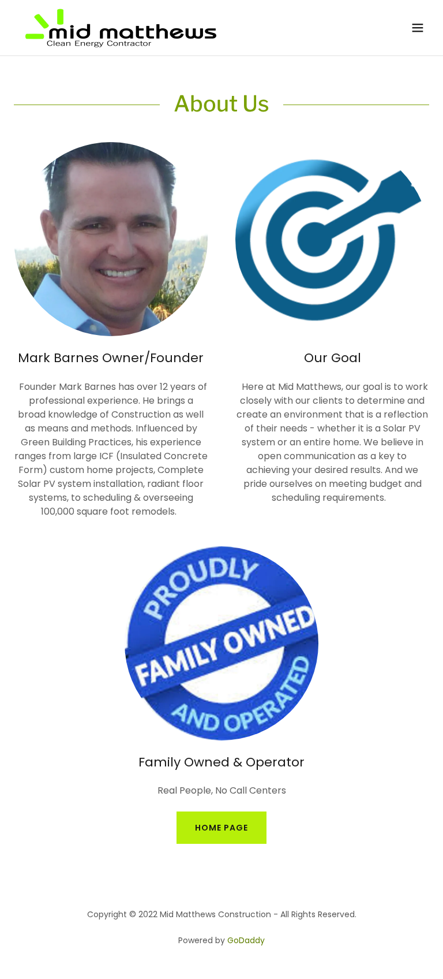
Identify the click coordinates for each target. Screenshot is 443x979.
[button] (417, 27)
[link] (120, 28)
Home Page (221, 827)
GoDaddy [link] (246, 940)
